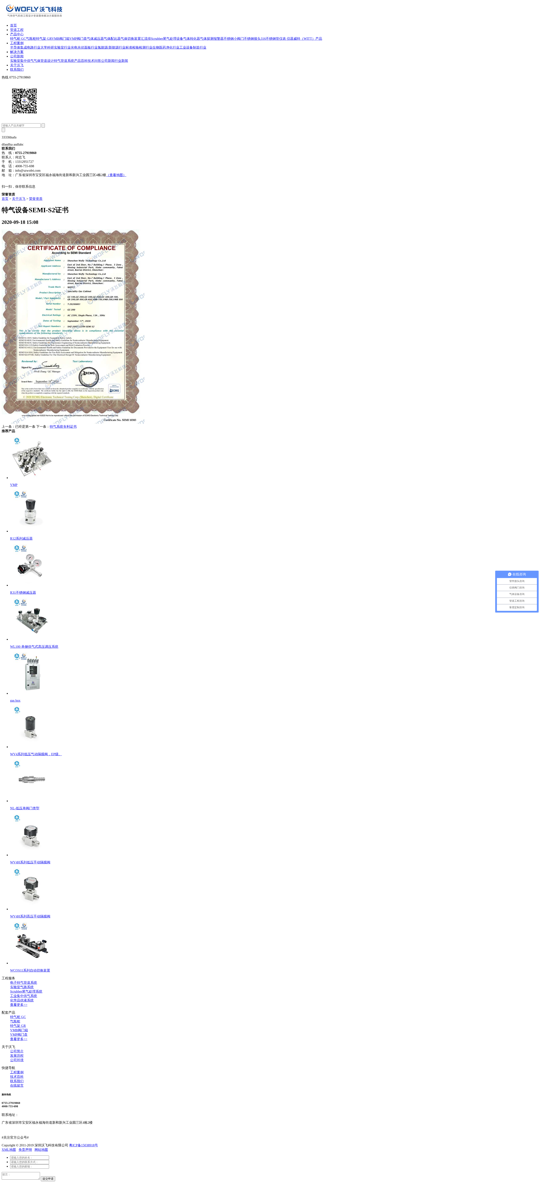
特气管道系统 (64, 60)
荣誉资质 (36, 198)
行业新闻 (121, 60)
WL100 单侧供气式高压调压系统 (34, 646)
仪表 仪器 (286, 38)
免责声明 (25, 1149)
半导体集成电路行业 (25, 47)
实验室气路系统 (22, 987)
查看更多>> (18, 1004)
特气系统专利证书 (63, 426)
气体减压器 (95, 38)
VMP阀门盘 (78, 38)
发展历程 (17, 1055)
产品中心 (17, 34)
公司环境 (17, 1060)
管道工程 (17, 30)
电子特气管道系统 (23, 982)
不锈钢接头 (252, 38)
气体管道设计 (44, 60)
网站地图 (41, 1149)
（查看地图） (116, 175)
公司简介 (17, 1051)
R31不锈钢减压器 (23, 592)
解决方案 (17, 52)
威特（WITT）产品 (308, 38)
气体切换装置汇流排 (136, 38)
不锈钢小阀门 (234, 38)
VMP (13, 485)
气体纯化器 (191, 38)
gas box (15, 700)
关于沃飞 (17, 65)
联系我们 (17, 69)
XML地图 (9, 1149)
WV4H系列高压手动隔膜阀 (30, 916)
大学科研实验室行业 (55, 47)
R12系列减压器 (21, 538)
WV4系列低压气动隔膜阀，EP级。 (36, 754)
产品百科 (81, 60)
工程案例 (17, 43)
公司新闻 (17, 56)
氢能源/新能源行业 (111, 47)
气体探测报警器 (212, 38)
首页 (13, 25)
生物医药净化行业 (165, 47)
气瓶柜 (31, 38)
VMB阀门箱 (60, 38)
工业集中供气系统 (23, 996)
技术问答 (94, 60)
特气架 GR (44, 38)
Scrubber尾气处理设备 (167, 38)
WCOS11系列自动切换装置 (30, 970)
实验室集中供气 (22, 60)
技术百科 (17, 1076)
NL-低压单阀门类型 (24, 808)
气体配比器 (112, 38)
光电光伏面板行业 (84, 47)
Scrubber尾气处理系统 (26, 991)
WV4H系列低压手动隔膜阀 (30, 862)
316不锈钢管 (270, 38)
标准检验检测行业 (138, 47)
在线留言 (17, 1085)
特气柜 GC (18, 38)
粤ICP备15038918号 (83, 1145)
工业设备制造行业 (192, 47)
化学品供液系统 (22, 1000)
